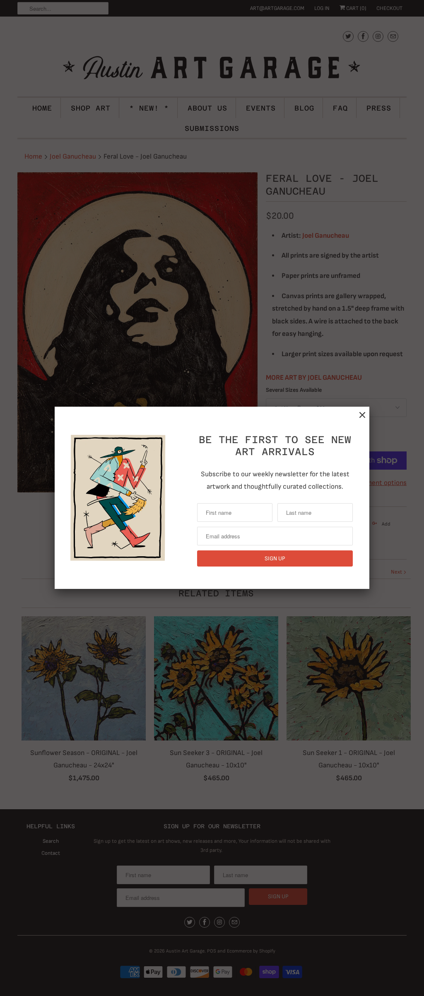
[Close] (362, 415)
